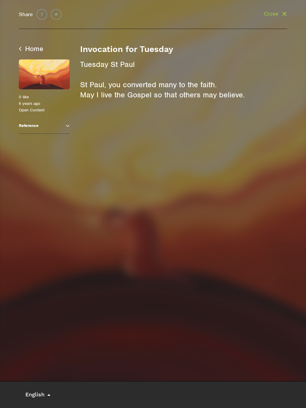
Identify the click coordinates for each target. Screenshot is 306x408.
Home (33, 48)
